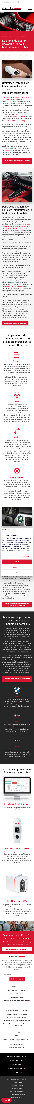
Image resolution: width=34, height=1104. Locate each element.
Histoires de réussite (17, 997)
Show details (25, 556)
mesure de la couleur (9, 150)
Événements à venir (16, 994)
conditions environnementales (12, 286)
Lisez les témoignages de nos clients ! (17, 678)
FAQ (16, 1036)
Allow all (17, 561)
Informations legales (17, 1082)
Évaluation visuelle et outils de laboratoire (17, 1020)
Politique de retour (17, 1088)
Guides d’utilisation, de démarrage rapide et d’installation (17, 1040)
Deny (17, 572)
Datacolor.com (16, 1057)
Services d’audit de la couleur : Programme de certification (17, 1024)
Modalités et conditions (17, 1085)
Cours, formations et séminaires (16, 990)
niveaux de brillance (18, 116)
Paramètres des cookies (17, 1097)
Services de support (16, 1044)
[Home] (11, 8)
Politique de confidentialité (17, 1091)
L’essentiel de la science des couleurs (16, 1000)
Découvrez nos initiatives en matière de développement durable (17, 604)
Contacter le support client (16, 1047)
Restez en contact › (17, 979)
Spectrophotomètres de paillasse (17, 1011)
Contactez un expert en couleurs (15, 323)
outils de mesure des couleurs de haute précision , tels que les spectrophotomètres (17, 226)
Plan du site (17, 1100)
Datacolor (16, 1060)
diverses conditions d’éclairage (16, 121)
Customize (16, 567)
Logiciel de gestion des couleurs (16, 1017)
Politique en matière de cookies (17, 1094)
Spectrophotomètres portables (17, 1014)
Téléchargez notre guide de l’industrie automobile (17, 161)
